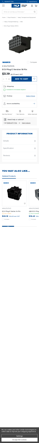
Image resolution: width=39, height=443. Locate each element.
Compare (33, 62)
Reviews (6, 156)
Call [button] (10, 123)
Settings (19, 436)
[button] (32, 6)
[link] (6, 62)
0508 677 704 (9, 1)
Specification (8, 148)
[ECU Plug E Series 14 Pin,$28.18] (14, 193)
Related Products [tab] (9, 176)
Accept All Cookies (19, 440)
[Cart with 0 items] (36, 6)
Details (6, 141)
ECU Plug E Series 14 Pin (11, 211)
